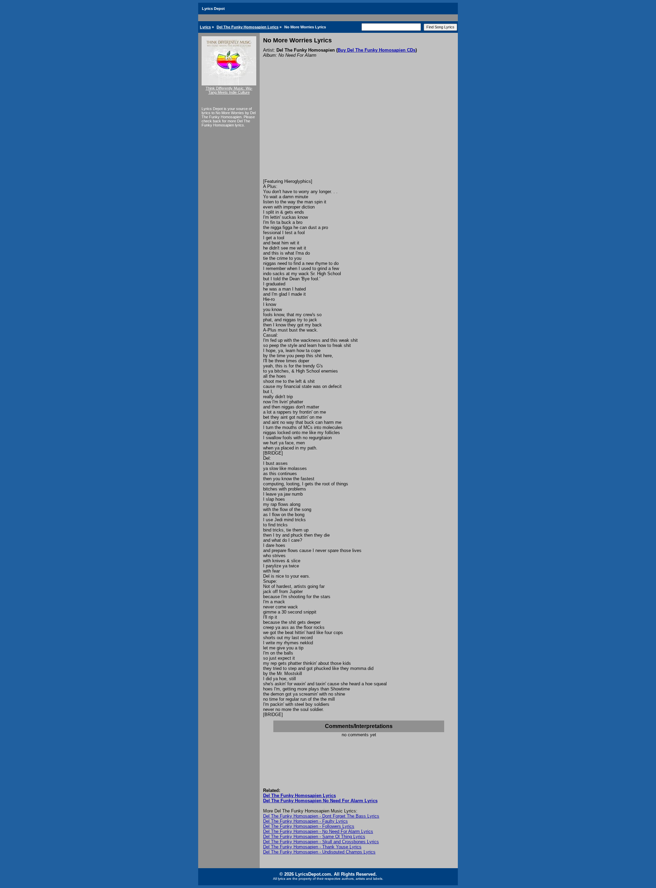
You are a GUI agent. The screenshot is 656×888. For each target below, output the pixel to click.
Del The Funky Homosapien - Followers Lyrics (308, 826)
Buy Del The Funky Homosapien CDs (376, 50)
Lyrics (205, 27)
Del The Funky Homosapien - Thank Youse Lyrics (312, 846)
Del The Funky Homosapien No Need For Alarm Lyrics (320, 800)
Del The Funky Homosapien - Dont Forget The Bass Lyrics (321, 816)
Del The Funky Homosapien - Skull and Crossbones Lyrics (321, 841)
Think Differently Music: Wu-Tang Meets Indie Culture (229, 90)
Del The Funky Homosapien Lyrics (247, 27)
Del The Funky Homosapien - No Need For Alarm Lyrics (318, 831)
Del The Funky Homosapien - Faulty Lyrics (305, 821)
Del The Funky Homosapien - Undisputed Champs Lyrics (319, 852)
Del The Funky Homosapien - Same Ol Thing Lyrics (314, 836)
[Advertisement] (359, 127)
